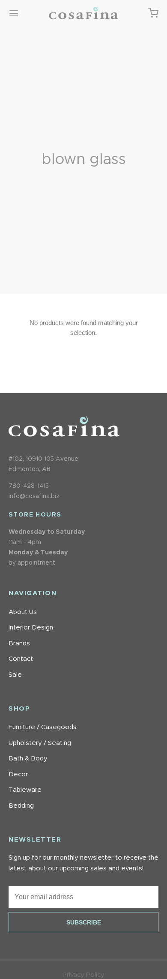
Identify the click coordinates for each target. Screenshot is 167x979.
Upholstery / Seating (40, 743)
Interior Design (31, 627)
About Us (23, 612)
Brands (19, 643)
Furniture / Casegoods (43, 727)
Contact (21, 659)
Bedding (21, 806)
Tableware (25, 790)
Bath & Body (28, 758)
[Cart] (153, 13)
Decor (18, 774)
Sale (15, 675)
